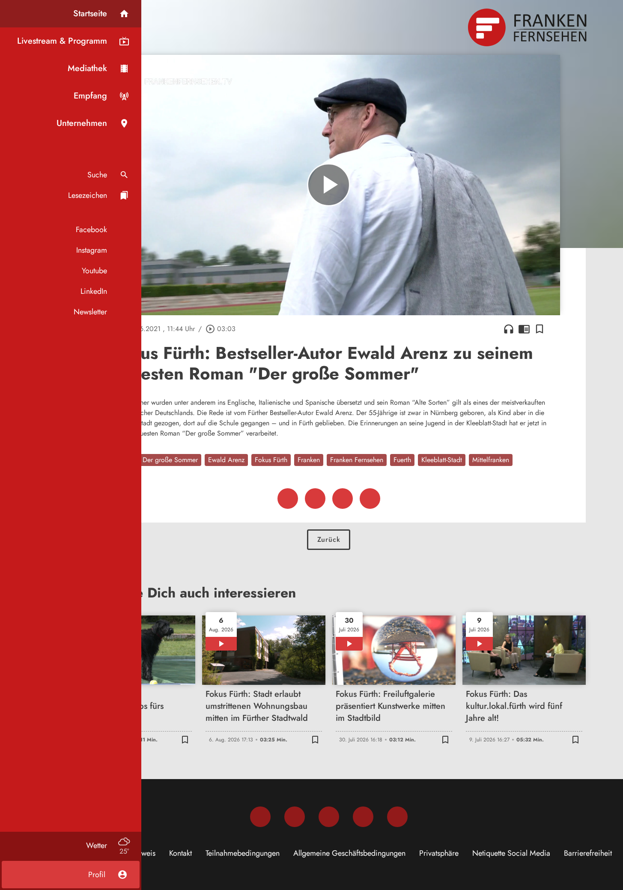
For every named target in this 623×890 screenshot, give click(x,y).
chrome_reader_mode (524, 329)
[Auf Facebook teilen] (287, 498)
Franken (309, 460)
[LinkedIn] (363, 816)
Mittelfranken (490, 460)
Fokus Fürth (271, 460)
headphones (509, 329)
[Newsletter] (397, 816)
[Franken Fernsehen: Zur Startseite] (528, 27)
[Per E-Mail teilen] (370, 498)
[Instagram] (294, 816)
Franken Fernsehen (356, 460)
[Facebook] (260, 816)
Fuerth (402, 460)
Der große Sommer (170, 460)
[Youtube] (329, 816)
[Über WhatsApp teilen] (342, 498)
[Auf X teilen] (315, 498)
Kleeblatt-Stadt (441, 460)
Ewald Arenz (226, 460)
